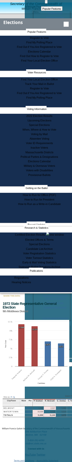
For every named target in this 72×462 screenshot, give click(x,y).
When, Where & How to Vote (39, 129)
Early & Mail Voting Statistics (39, 262)
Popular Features (36, 31)
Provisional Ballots (39, 175)
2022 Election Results (39, 116)
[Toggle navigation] (66, 24)
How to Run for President (39, 199)
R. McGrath (50, 401)
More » (29, 408)
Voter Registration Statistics (39, 253)
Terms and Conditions (24, 460)
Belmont (9, 408)
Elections (13, 22)
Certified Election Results (30, 234)
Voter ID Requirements (39, 143)
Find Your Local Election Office (39, 60)
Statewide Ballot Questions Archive (39, 267)
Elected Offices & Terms (39, 239)
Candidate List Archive (39, 249)
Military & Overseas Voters (39, 165)
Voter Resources (37, 72)
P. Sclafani (38, 401)
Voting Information (37, 109)
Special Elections (39, 125)
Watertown (11, 412)
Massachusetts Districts (39, 152)
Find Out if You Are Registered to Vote (39, 47)
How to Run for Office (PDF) (39, 195)
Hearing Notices (21, 282)
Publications (36, 270)
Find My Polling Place (39, 42)
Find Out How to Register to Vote (39, 56)
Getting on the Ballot (37, 188)
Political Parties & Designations (39, 156)
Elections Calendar (39, 51)
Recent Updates (36, 224)
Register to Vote (39, 38)
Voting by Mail (39, 134)
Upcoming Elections (39, 120)
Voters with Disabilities (39, 170)
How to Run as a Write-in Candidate (39, 204)
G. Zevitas (61, 401)
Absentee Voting (39, 138)
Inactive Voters (39, 147)
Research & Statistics (36, 227)
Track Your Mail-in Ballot (39, 84)
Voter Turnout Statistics (39, 258)
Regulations (21, 277)
